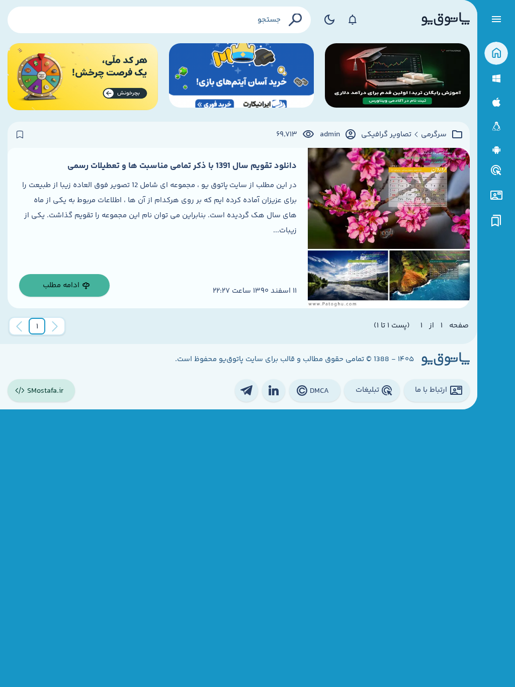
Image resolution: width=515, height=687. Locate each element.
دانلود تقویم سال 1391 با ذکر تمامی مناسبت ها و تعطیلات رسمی (182, 166)
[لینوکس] (496, 126)
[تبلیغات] (496, 170)
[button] (37, 326)
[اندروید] (496, 150)
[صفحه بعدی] (19, 326)
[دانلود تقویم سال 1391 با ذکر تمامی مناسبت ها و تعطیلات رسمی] (389, 228)
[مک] (496, 102)
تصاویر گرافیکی (386, 134)
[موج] (397, 76)
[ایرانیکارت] (241, 76)
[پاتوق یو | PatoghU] (445, 20)
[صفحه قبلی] (54, 326)
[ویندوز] (496, 79)
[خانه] (496, 53)
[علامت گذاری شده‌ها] (496, 221)
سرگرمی (434, 134)
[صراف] (83, 76)
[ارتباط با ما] (496, 195)
